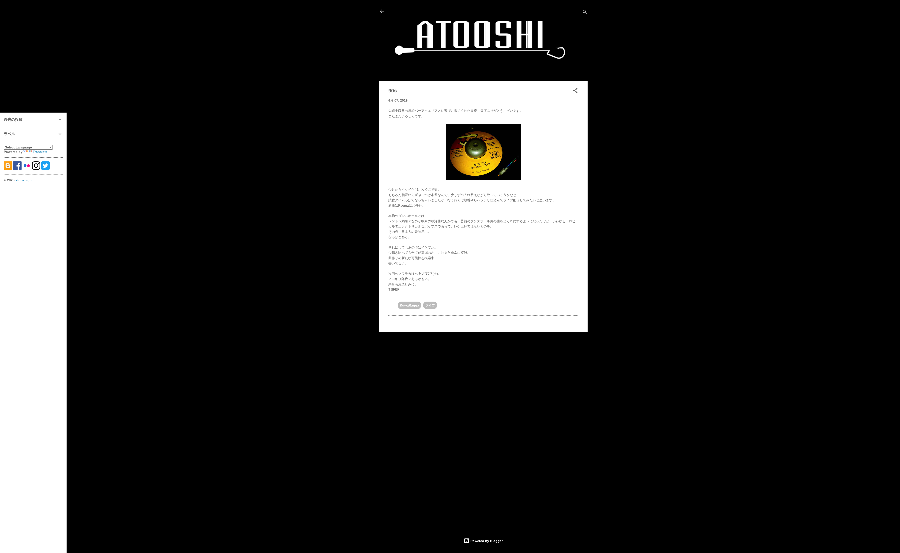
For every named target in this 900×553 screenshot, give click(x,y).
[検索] (585, 13)
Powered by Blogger (486, 541)
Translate (40, 152)
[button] (575, 91)
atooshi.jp (23, 180)
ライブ (430, 305)
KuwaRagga (409, 305)
